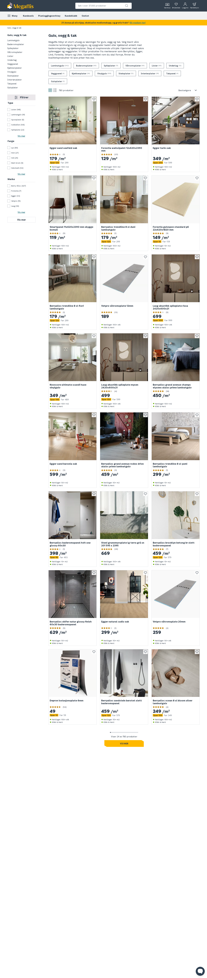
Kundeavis (28, 15)
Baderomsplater (15, 44)
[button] (126, 5)
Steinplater (13, 75)
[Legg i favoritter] (94, 99)
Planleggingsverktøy (49, 15)
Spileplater (13, 48)
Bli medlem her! (138, 22)
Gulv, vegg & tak (16, 35)
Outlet (85, 15)
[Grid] (50, 90)
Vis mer (21, 136)
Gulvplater (12, 87)
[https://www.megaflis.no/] (20, 5)
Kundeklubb (71, 15)
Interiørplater (14, 79)
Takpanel (11, 83)
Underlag (12, 60)
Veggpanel (12, 63)
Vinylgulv (11, 71)
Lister (10, 56)
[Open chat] (200, 971)
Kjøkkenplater (14, 67)
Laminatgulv (13, 40)
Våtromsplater (14, 52)
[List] (55, 90)
